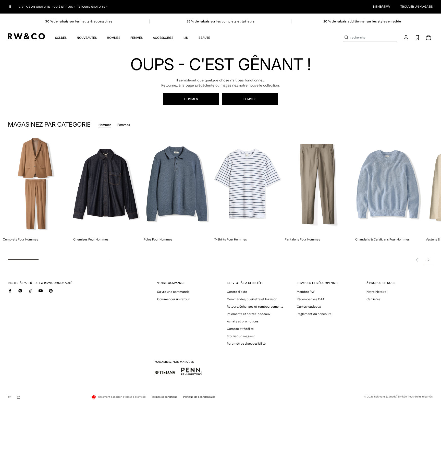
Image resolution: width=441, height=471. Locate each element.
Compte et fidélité (240, 329)
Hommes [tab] (105, 125)
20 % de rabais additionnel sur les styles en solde (362, 21)
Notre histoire (376, 292)
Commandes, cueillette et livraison (252, 299)
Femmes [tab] (123, 125)
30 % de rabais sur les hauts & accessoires (78, 21)
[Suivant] (428, 260)
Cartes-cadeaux (309, 307)
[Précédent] (418, 260)
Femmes (249, 99)
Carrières (373, 299)
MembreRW (381, 7)
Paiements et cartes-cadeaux (248, 314)
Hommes (191, 99)
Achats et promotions (243, 321)
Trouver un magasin (416, 7)
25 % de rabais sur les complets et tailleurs (220, 21)
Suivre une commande (173, 292)
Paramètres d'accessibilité (246, 344)
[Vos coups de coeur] (417, 37)
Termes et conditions (164, 396)
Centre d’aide (237, 292)
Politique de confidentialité (199, 396)
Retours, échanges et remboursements (255, 307)
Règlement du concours (314, 314)
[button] (61, 37)
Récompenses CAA (310, 299)
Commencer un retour (173, 299)
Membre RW (306, 292)
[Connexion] (406, 37)
